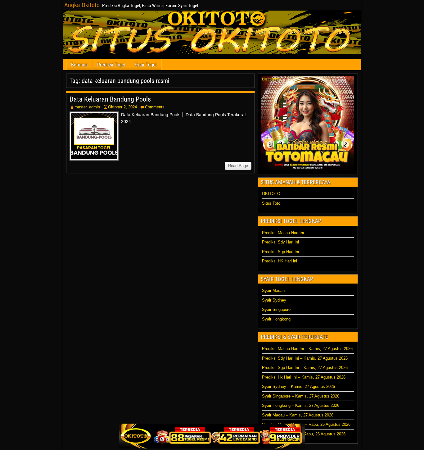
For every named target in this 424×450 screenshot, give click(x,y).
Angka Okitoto (82, 5)
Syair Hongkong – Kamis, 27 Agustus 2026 (300, 405)
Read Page (238, 165)
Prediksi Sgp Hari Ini (280, 251)
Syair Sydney (274, 300)
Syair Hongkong (276, 319)
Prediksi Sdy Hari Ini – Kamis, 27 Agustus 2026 (305, 358)
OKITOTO (271, 193)
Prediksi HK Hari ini (279, 261)
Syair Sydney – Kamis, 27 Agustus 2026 (298, 386)
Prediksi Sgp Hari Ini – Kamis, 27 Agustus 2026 (305, 367)
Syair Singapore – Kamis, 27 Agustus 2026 (300, 396)
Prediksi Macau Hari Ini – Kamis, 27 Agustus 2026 (307, 348)
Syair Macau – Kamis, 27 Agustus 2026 (297, 415)
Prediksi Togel (111, 65)
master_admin (87, 107)
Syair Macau (273, 290)
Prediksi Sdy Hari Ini (280, 242)
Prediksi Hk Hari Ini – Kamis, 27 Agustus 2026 (303, 377)
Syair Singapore (276, 309)
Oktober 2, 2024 (122, 107)
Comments (155, 107)
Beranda (79, 65)
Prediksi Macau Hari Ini (283, 232)
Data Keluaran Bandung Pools (110, 99)
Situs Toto (271, 203)
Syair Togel (146, 65)
